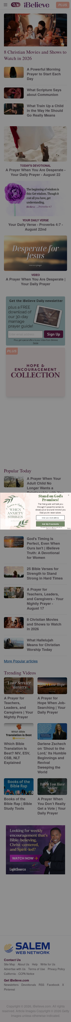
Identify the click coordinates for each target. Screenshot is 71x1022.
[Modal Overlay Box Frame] (35, 511)
